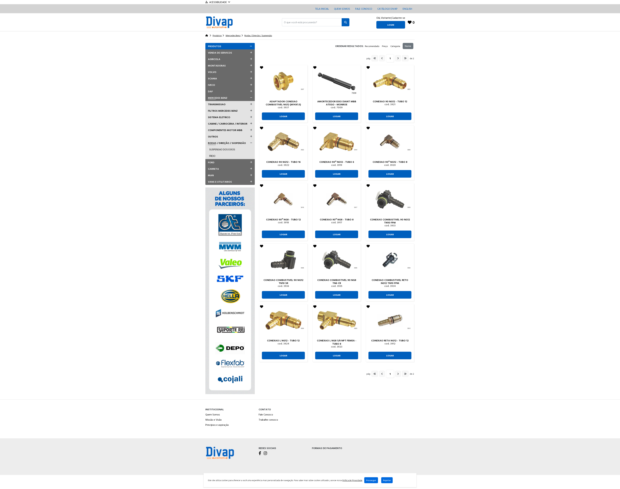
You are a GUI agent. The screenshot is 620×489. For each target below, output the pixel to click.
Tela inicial (322, 9)
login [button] (390, 24)
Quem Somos (342, 9)
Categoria (395, 46)
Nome (408, 46)
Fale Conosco (266, 414)
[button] (312, 22)
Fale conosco (363, 9)
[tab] (230, 46)
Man (211, 175)
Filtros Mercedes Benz (223, 111)
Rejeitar (387, 480)
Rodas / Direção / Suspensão (227, 143)
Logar (283, 116)
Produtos (214, 46)
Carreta (213, 169)
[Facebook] (260, 453)
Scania (212, 78)
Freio (212, 156)
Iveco (211, 85)
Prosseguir (371, 480)
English (407, 9)
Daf (210, 91)
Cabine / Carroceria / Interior (227, 124)
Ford (211, 162)
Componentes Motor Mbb (225, 130)
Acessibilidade (218, 2)
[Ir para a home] (219, 452)
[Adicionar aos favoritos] (261, 67)
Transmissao (217, 104)
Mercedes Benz (217, 98)
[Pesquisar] (345, 22)
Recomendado (372, 46)
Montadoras (217, 65)
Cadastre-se (398, 18)
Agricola (214, 59)
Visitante (386, 18)
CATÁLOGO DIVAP (387, 9)
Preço (385, 46)
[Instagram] (265, 453)
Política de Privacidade (352, 480)
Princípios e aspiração (217, 425)
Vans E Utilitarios (220, 182)
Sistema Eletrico (219, 117)
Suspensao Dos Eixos (222, 149)
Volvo (212, 72)
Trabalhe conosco (268, 420)
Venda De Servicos (220, 53)
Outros (213, 136)
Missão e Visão (213, 420)
